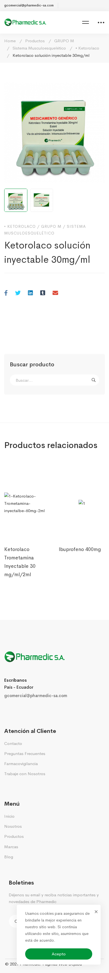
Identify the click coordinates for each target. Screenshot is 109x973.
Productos (35, 40)
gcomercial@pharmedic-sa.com (35, 695)
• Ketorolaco (87, 48)
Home (10, 40)
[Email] (55, 293)
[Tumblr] (42, 293)
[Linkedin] (30, 293)
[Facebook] (6, 293)
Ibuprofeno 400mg (80, 549)
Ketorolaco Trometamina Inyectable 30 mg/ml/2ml (19, 562)
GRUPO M (64, 40)
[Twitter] (18, 293)
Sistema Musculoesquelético (39, 48)
